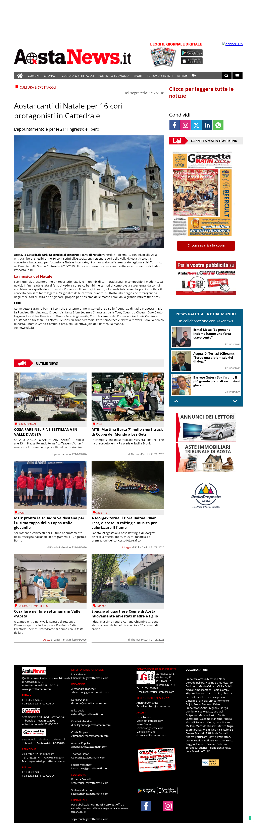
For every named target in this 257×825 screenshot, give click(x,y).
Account (141, 712)
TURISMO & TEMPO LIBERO (32, 606)
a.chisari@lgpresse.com (158, 706)
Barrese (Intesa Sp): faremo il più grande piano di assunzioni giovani (216, 381)
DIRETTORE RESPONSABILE (87, 669)
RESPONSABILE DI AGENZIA (153, 698)
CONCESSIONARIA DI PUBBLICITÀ (156, 669)
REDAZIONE (29, 749)
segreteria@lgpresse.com (159, 692)
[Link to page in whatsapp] (218, 125)
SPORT (138, 76)
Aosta (46, 639)
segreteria (138, 92)
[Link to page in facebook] (174, 125)
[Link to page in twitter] (196, 125)
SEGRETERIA (78, 774)
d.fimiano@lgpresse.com (151, 735)
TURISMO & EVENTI (160, 76)
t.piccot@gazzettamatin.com (88, 757)
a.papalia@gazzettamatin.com (89, 746)
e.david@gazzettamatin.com (88, 714)
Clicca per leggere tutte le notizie (201, 92)
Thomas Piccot (139, 454)
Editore (27, 695)
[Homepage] (20, 75)
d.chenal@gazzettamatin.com (89, 703)
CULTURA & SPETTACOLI (78, 76)
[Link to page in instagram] (185, 125)
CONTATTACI (79, 800)
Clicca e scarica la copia (206, 245)
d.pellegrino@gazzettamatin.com (91, 725)
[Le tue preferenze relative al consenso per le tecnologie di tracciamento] (250, 818)
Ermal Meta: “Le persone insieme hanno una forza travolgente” (212, 333)
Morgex (127, 547)
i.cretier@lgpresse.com (150, 728)
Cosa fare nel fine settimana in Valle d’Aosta (47, 613)
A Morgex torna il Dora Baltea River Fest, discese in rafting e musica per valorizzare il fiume (124, 523)
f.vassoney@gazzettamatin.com (90, 768)
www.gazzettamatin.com (37, 689)
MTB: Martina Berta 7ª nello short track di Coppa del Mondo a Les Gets (127, 431)
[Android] (192, 52)
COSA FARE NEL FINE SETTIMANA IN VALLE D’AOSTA (45, 431)
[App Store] (192, 60)
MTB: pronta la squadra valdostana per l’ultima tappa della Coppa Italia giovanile (49, 523)
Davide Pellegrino (60, 547)
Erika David (141, 547)
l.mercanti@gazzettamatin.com (89, 678)
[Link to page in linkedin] (207, 125)
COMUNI (34, 76)
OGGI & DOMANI (26, 424)
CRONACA (50, 76)
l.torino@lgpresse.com (150, 721)
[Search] (226, 75)
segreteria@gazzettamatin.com (46, 761)
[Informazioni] (194, 75)
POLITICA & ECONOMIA (113, 76)
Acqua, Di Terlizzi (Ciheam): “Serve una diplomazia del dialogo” (214, 357)
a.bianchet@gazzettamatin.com (90, 692)
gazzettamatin (62, 454)
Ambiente (101, 512)
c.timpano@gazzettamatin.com (90, 736)
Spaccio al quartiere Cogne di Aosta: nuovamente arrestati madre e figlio (125, 613)
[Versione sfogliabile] (164, 54)
